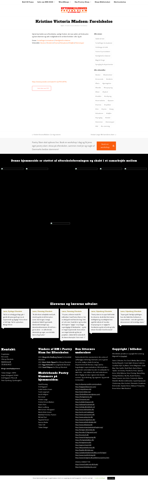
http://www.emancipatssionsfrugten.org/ (89, 427)
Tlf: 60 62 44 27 (6, 364)
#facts (97, 83)
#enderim (50, 43)
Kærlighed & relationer (62, 40)
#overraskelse (100, 100)
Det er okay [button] (111, 478)
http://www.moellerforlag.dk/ (85, 455)
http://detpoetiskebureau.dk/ (85, 447)
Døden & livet (99, 39)
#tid (96, 126)
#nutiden (98, 96)
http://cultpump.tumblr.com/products (88, 384)
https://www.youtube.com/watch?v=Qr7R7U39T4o (49, 82)
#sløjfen (71, 43)
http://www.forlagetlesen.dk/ (85, 420)
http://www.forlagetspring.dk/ (85, 437)
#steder (107, 118)
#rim (97, 109)
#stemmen (99, 122)
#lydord (105, 92)
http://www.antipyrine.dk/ (84, 417)
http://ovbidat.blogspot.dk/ (84, 402)
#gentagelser (106, 83)
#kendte (98, 88)
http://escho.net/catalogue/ (84, 412)
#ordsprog (107, 96)
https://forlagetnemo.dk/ (83, 397)
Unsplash (124, 356)
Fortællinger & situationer (45, 40)
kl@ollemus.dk (6, 362)
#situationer (64, 43)
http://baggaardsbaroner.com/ (85, 387)
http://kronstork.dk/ (82, 435)
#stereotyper (79, 43)
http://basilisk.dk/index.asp (84, 450)
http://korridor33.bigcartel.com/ (86, 432)
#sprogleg (98, 118)
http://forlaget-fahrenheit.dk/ (85, 430)
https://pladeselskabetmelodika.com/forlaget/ (90, 453)
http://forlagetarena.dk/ (83, 442)
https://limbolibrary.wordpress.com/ (87, 394)
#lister (97, 92)
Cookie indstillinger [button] (100, 478)
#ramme (98, 105)
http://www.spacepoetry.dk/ (85, 415)
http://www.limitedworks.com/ (85, 467)
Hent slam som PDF (43, 88)
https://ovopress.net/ (82, 399)
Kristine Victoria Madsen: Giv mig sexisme (46, 135)
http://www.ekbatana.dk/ (84, 425)
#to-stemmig (105, 126)
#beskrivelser (107, 75)
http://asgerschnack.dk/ (83, 445)
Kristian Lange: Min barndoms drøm (102, 135)
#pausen (111, 100)
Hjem (62, 25)
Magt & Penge (100, 60)
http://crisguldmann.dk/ (83, 389)
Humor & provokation (102, 51)
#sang (111, 109)
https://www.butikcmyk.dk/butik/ (86, 464)
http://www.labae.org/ (83, 392)
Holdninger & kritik (101, 47)
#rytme (56, 43)
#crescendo (99, 79)
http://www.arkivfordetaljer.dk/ (85, 422)
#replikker (107, 105)
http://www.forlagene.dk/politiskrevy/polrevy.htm (92, 458)
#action (42, 43)
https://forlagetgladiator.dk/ (84, 440)
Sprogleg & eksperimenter (104, 64)
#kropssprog (108, 88)
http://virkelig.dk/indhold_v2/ (85, 407)
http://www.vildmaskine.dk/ (84, 409)
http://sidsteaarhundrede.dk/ (85, 404)
